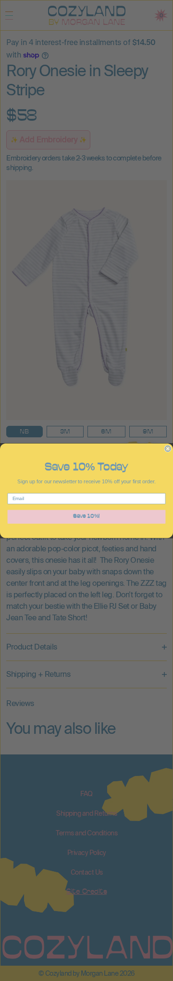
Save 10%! (86, 516)
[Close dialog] (168, 448)
